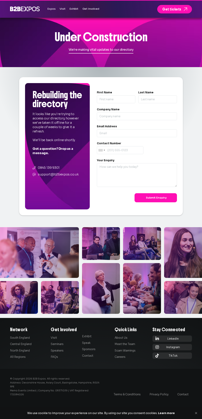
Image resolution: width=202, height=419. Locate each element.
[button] (196, 413)
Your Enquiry (105, 160)
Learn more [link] (166, 413)
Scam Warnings (125, 350)
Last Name (145, 92)
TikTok (166, 355)
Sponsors (88, 349)
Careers (120, 357)
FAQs (54, 357)
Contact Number (109, 143)
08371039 (61, 390)
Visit (54, 337)
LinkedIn (167, 339)
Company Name (108, 109)
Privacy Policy (159, 394)
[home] (25, 9)
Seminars (57, 344)
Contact (87, 355)
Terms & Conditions (127, 394)
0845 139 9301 (49, 168)
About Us (121, 337)
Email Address (107, 126)
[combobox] (101, 150)
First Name (104, 92)
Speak (86, 343)
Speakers (57, 350)
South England (20, 337)
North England (20, 350)
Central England (21, 344)
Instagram (167, 347)
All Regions (18, 357)
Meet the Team (125, 344)
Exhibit (87, 336)
